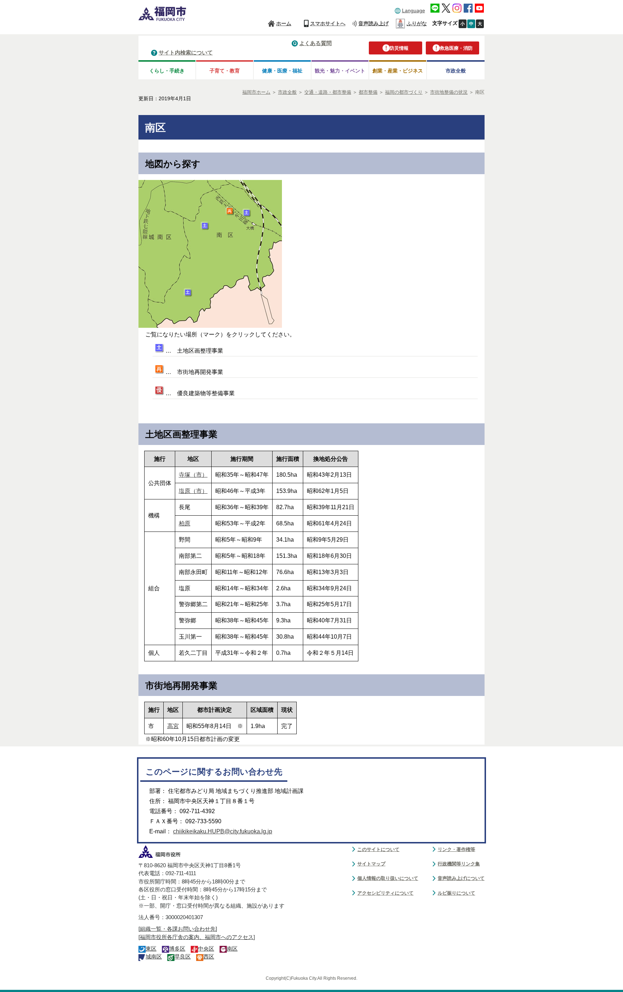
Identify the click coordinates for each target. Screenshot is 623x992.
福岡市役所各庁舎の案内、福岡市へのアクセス (196, 937)
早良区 (182, 957)
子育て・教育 (224, 71)
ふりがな (417, 23)
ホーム (283, 23)
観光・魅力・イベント (340, 71)
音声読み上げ (373, 23)
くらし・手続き (167, 71)
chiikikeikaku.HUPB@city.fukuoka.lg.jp (222, 831)
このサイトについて (378, 849)
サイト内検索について (186, 52)
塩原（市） (193, 491)
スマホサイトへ (327, 23)
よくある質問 (315, 43)
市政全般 (456, 71)
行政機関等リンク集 (459, 864)
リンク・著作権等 (456, 849)
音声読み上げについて (461, 878)
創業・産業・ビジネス (397, 71)
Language (413, 10)
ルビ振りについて (456, 893)
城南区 (154, 957)
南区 (232, 949)
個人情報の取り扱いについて (387, 878)
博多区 (177, 949)
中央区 (206, 949)
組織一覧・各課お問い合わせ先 (178, 929)
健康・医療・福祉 (282, 71)
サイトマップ (371, 864)
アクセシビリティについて (385, 893)
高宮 (173, 726)
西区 (208, 957)
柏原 (184, 523)
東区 (151, 949)
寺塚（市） (193, 475)
